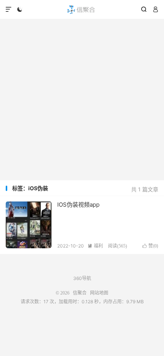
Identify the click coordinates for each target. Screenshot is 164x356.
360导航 (82, 278)
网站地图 (99, 293)
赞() (150, 246)
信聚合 (82, 9)
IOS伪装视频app (78, 204)
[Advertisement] (82, 99)
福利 (95, 246)
